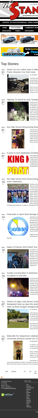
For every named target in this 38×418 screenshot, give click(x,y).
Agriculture (28, 392)
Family (17, 31)
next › (35, 373)
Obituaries (29, 31)
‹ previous (13, 371)
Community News (30, 387)
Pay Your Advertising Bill (18, 22)
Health (27, 394)
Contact (28, 405)
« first (6, 371)
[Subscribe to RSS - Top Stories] (2, 377)
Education (6, 31)
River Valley (28, 389)
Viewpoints (28, 400)
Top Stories (16, 28)
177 (25, 371)
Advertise (5, 22)
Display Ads (28, 406)
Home (4, 28)
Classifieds (28, 402)
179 (35, 371)
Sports (27, 390)
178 (30, 371)
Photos (27, 403)
